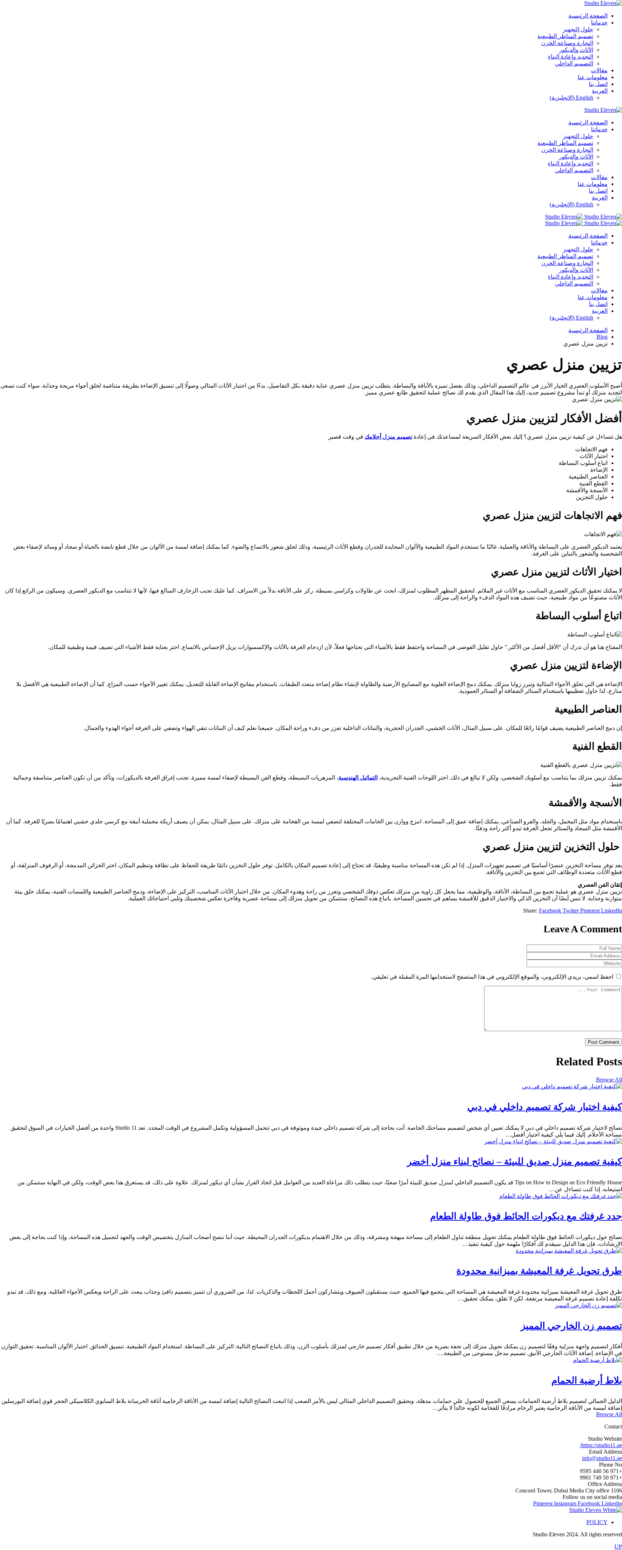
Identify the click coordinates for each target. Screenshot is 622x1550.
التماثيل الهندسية (358, 777)
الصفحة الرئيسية (588, 330)
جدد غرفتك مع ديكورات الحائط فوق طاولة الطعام (526, 1216)
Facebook (551, 910)
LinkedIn (611, 910)
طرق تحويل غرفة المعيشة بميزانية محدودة (539, 1271)
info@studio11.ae (602, 1458)
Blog (602, 337)
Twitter (571, 910)
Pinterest (590, 910)
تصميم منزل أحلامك (388, 437)
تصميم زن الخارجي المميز (571, 1326)
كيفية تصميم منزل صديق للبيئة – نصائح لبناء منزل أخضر (514, 1161)
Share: (530, 910)
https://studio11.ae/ (601, 1445)
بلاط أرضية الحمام (586, 1380)
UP (618, 1547)
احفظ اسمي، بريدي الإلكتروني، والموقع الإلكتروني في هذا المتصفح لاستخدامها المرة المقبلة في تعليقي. (492, 977)
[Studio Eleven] (583, 217)
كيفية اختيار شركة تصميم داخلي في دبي (544, 1107)
